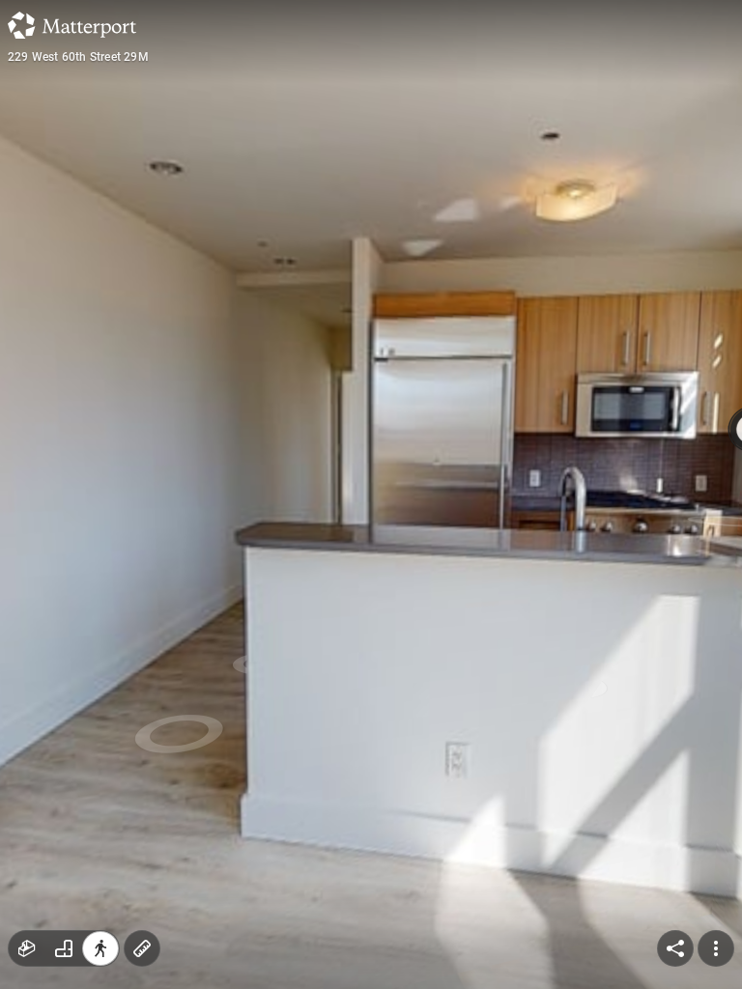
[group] (64, 948)
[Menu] (716, 948)
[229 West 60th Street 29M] (371, 494)
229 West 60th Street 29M (78, 57)
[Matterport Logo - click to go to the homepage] (72, 25)
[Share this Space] (675, 948)
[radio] (27, 948)
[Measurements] (142, 948)
